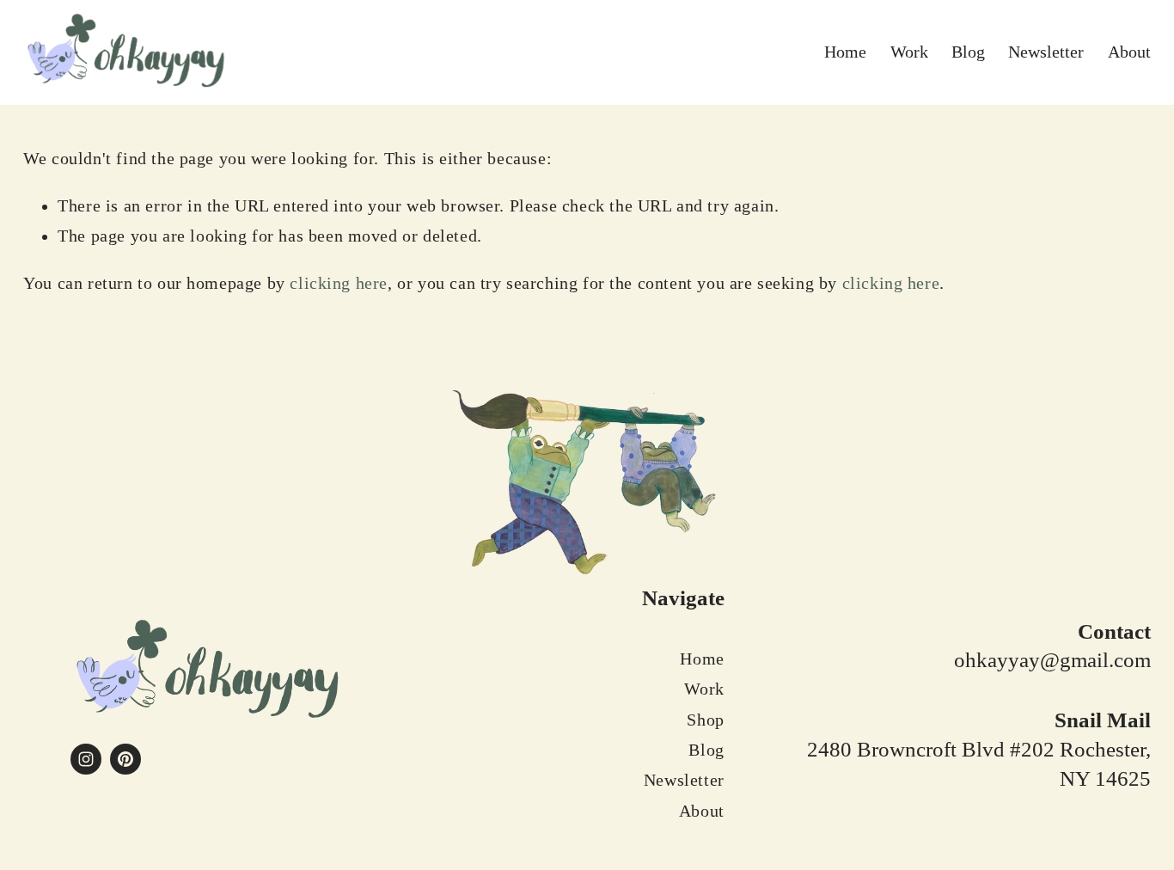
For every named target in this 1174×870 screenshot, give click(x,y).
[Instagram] (85, 759)
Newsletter (1046, 52)
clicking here (339, 283)
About (1129, 52)
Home (845, 52)
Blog (968, 52)
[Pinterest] (125, 759)
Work (909, 52)
